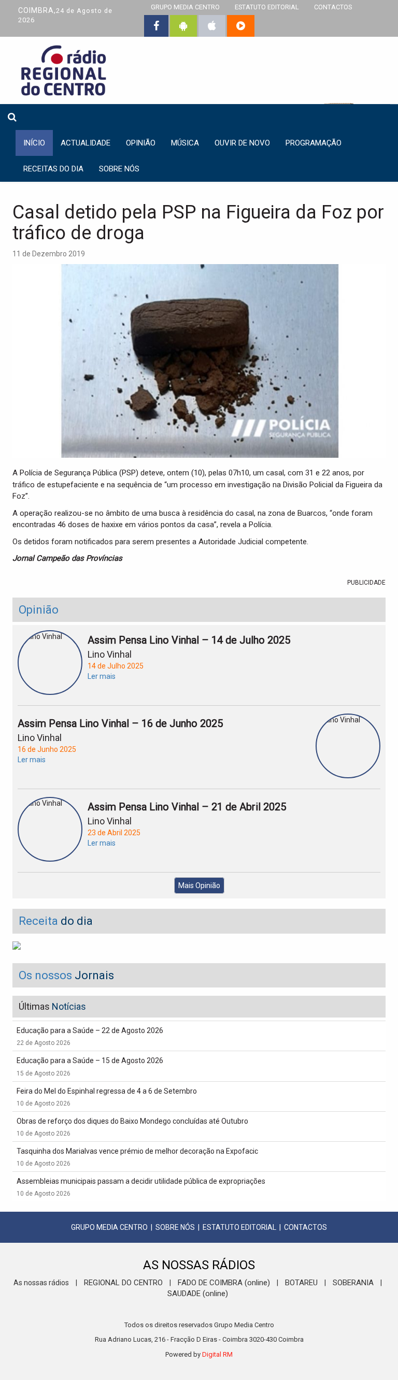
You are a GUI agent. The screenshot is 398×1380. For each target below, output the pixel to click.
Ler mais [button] (102, 676)
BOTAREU (301, 1282)
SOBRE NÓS (175, 1227)
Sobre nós (119, 168)
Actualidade (85, 143)
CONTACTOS (305, 1227)
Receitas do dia (53, 168)
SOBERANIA (353, 1282)
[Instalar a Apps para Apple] (212, 26)
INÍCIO (34, 143)
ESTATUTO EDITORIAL (239, 1227)
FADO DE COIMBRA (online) (224, 1282)
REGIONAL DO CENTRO (123, 1282)
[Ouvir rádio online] (241, 26)
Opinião (140, 143)
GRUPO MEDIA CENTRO (109, 1227)
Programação (314, 143)
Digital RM (217, 1354)
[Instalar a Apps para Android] (183, 26)
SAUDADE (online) (197, 1293)
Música (185, 143)
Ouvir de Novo (242, 143)
